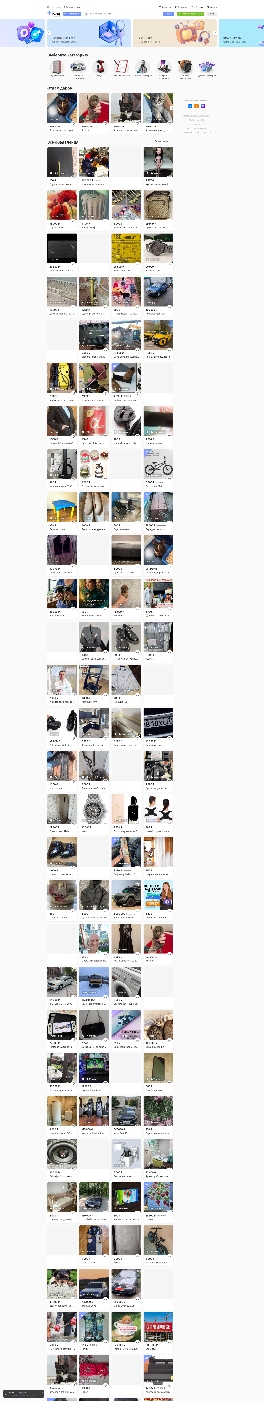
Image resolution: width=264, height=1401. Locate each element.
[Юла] (53, 12)
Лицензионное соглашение (196, 115)
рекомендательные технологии (196, 132)
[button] (73, 123)
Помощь (196, 124)
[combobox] (123, 14)
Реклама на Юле (196, 120)
